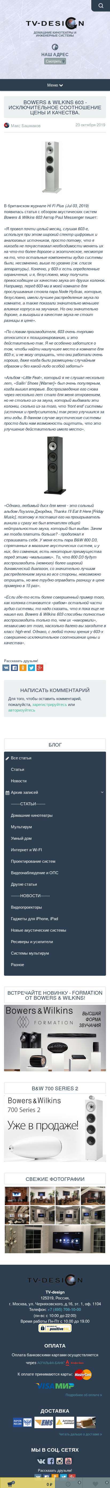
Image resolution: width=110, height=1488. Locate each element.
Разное (17, 964)
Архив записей (24, 792)
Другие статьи (24, 884)
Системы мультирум (30, 953)
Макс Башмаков (26, 125)
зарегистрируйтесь (49, 704)
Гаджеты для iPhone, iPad (34, 918)
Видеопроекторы (26, 907)
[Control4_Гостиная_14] (42, 1215)
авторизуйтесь (21, 710)
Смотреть (54, 61)
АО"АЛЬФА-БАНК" (51, 1363)
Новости (18, 780)
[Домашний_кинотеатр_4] (68, 1196)
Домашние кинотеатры (32, 815)
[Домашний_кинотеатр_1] (93, 1196)
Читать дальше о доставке (79, 1434)
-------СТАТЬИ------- (28, 803)
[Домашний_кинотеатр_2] (17, 1215)
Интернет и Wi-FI (26, 849)
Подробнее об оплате (83, 1394)
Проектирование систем (33, 861)
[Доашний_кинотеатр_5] (17, 1196)
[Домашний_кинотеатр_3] (42, 1196)
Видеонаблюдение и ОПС (34, 872)
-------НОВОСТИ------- (30, 895)
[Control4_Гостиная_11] (93, 1215)
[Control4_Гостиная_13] (68, 1215)
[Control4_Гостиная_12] (55, 1239)
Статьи (17, 769)
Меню (53, 85)
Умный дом (21, 838)
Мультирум (21, 826)
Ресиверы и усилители (32, 941)
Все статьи (21, 757)
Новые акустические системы (38, 930)
